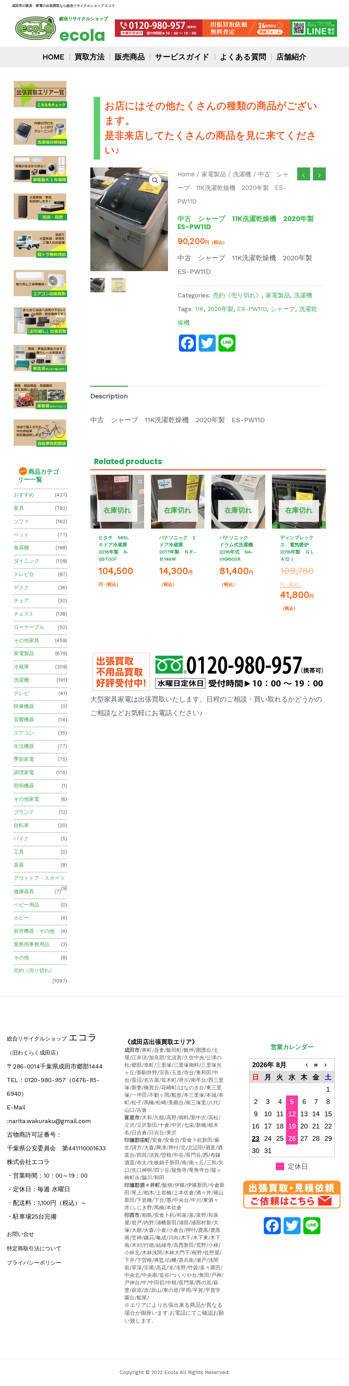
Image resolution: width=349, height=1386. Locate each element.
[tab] (109, 396)
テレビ (21, 693)
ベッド (21, 535)
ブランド (24, 812)
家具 (19, 508)
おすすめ (24, 495)
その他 (21, 958)
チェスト (24, 614)
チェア (21, 601)
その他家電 (26, 799)
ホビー (21, 918)
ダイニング (26, 561)
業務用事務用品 (31, 944)
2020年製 (220, 308)
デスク (21, 588)
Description (109, 396)
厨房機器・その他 (34, 931)
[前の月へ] (304, 1065)
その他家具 (26, 640)
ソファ (21, 521)
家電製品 (24, 653)
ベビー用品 (26, 905)
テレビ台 (24, 574)
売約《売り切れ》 (34, 971)
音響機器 (24, 720)
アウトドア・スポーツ (39, 878)
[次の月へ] (328, 1065)
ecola (82, 35)
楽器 (19, 865)
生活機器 (24, 746)
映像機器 (24, 706)
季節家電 (24, 759)
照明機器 (24, 786)
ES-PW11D (252, 308)
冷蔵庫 (21, 667)
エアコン (24, 733)
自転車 (21, 825)
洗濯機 (21, 680)
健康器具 (24, 891)
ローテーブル (29, 627)
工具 (19, 852)
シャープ (283, 308)
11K (199, 308)
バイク (21, 839)
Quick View (117, 522)
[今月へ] (316, 1065)
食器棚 (21, 548)
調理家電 (24, 772)
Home (186, 174)
